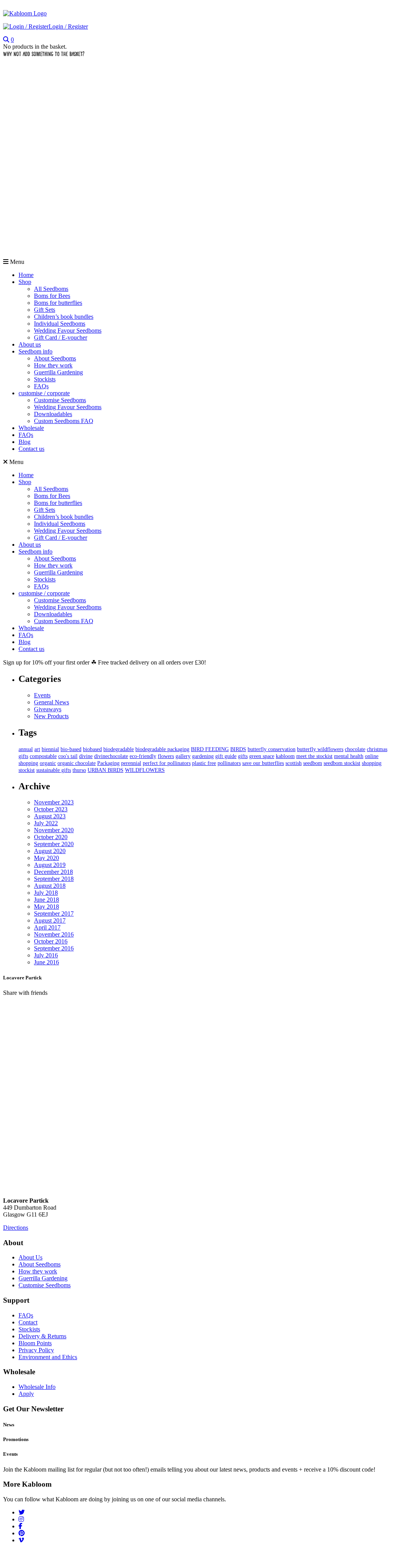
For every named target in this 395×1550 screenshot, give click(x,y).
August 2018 (50, 885)
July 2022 (46, 823)
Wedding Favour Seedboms (67, 330)
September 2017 (54, 913)
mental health (348, 756)
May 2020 (46, 858)
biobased (92, 749)
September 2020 (54, 844)
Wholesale (31, 428)
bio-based (71, 749)
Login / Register (68, 26)
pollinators (229, 763)
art (37, 749)
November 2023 (54, 802)
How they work (53, 365)
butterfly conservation (271, 749)
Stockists (45, 379)
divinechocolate (111, 756)
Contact (28, 1322)
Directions (15, 1227)
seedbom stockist (342, 763)
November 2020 (54, 830)
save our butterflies (263, 763)
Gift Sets (44, 309)
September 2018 (54, 878)
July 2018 (46, 892)
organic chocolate (76, 763)
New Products (51, 716)
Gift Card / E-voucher (60, 337)
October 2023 (51, 809)
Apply (26, 1393)
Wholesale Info (37, 1386)
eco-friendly (143, 756)
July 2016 (46, 955)
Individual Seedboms (59, 323)
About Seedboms (55, 358)
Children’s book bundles (63, 316)
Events (42, 695)
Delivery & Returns (42, 1336)
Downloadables (53, 414)
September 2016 (54, 948)
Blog (24, 441)
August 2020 (50, 851)
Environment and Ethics (48, 1357)
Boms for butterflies (58, 302)
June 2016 (46, 962)
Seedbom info (35, 351)
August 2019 (50, 865)
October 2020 (51, 837)
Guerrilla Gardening (58, 372)
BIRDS (238, 749)
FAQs (41, 386)
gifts (243, 756)
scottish (293, 763)
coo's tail (68, 756)
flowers (166, 756)
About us (30, 344)
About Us (30, 1257)
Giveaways (47, 709)
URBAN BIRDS (105, 770)
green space (261, 756)
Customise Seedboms (60, 400)
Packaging (108, 763)
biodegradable (118, 749)
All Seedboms (51, 289)
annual (26, 749)
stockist (27, 770)
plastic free (204, 763)
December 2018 (53, 871)
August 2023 (50, 816)
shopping (371, 763)
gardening (203, 756)
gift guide (225, 756)
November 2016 (54, 934)
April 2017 (47, 927)
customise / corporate (44, 393)
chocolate (355, 749)
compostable (43, 756)
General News (51, 702)
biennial (50, 749)
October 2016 (51, 941)
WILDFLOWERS (145, 770)
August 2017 (50, 920)
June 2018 (46, 899)
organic (48, 763)
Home (26, 275)
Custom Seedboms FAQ (63, 421)
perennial (131, 763)
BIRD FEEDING (210, 749)
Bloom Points (35, 1343)
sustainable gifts (53, 770)
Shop (25, 282)
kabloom (285, 756)
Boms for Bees (52, 295)
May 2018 (46, 906)
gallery (183, 756)
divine (86, 756)
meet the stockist (314, 756)
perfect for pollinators (167, 763)
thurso (79, 770)
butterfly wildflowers (320, 749)
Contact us (31, 448)
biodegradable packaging (162, 749)
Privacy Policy (36, 1350)
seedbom (312, 763)
